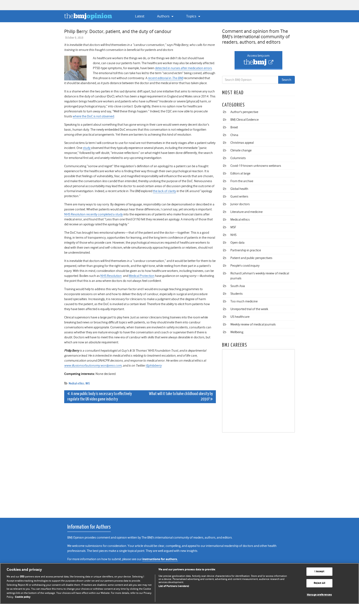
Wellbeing (236, 332)
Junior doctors (240, 204)
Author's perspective (244, 112)
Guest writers (239, 196)
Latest (139, 16)
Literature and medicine (246, 212)
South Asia (237, 286)
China (234, 135)
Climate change (241, 150)
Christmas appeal (242, 143)
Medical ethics (76, 383)
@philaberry (154, 365)
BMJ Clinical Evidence (244, 120)
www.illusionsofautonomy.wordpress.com (93, 365)
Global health (239, 189)
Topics (191, 16)
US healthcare (240, 317)
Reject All (319, 583)
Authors (163, 16)
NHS (88, 383)
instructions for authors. (160, 559)
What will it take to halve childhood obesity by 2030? (181, 396)
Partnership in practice (245, 250)
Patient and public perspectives (251, 258)
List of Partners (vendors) (174, 586)
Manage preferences (319, 594)
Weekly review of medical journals (253, 324)
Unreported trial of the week (249, 309)
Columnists (238, 158)
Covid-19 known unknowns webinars (255, 166)
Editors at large (240, 173)
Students (236, 294)
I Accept (319, 571)
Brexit (234, 127)
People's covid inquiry (244, 266)
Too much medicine (244, 301)
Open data (237, 242)
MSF (233, 227)
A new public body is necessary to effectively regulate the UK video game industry (99, 396)
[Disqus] (140, 458)
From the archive (241, 181)
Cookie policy (23, 597)
